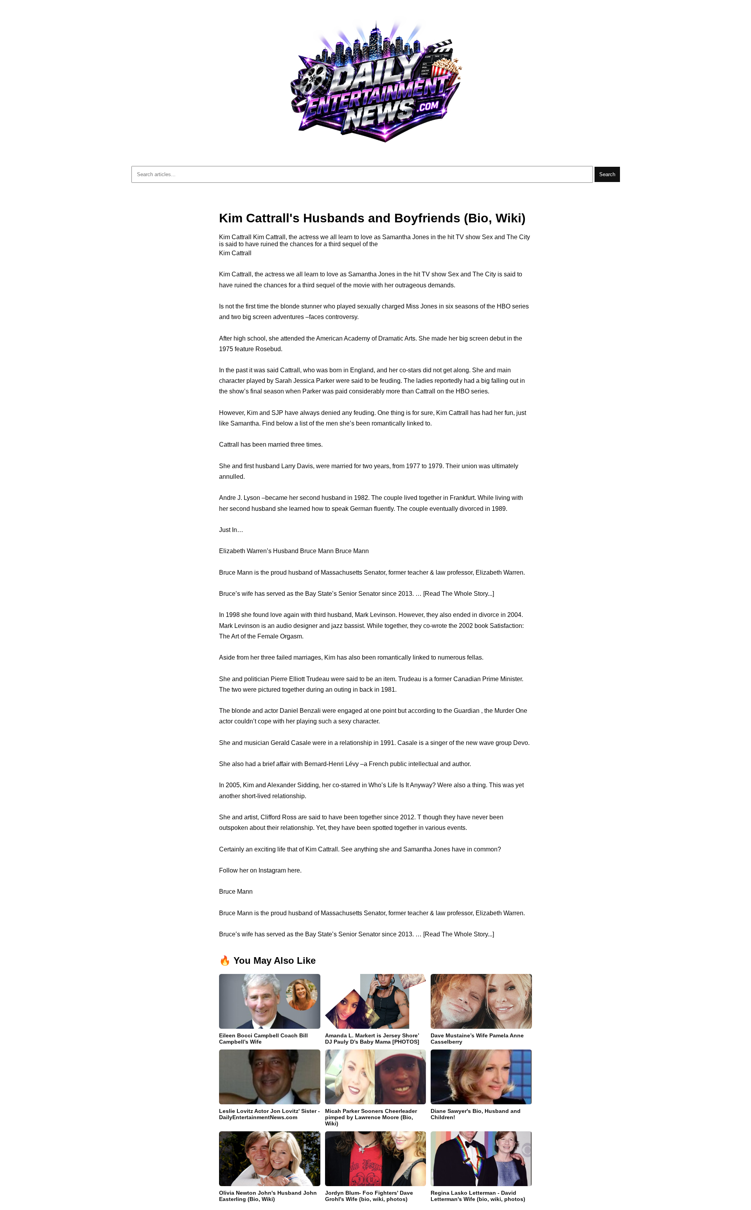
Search (607, 174)
